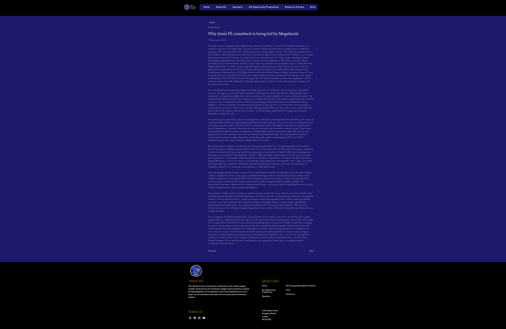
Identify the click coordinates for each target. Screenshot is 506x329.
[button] (220, 7)
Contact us (290, 294)
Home (264, 286)
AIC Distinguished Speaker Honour (301, 286)
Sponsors (266, 296)
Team (288, 290)
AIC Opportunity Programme (269, 291)
